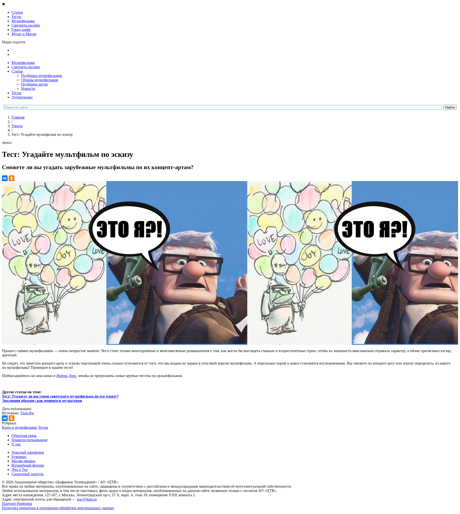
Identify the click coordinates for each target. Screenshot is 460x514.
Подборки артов (34, 84)
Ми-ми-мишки (23, 461)
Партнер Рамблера (17, 504)
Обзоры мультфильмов (39, 80)
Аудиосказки (22, 97)
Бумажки (19, 457)
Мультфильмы (23, 63)
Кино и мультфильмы (19, 427)
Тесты (16, 93)
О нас (16, 444)
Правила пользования (29, 440)
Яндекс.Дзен (66, 376)
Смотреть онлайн (26, 67)
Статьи (17, 71)
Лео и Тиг (20, 470)
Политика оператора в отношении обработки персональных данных (58, 508)
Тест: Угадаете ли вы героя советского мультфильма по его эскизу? (60, 396)
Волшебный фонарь (28, 465)
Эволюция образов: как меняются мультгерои (42, 401)
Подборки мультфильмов (41, 76)
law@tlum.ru (87, 499)
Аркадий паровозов (28, 452)
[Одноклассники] (11, 178)
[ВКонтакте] (5, 178)
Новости (28, 88)
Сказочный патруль (28, 474)
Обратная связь (24, 436)
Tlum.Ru (27, 413)
